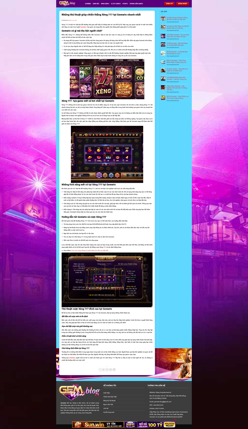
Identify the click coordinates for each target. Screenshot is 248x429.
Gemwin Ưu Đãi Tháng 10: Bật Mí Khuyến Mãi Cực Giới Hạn (178, 27)
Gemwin (88, 4)
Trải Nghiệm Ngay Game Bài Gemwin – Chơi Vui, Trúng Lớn (176, 78)
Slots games (116, 4)
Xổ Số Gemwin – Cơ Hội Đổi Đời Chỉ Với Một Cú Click (177, 53)
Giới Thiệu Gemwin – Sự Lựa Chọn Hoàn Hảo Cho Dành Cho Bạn (178, 36)
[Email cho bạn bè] (107, 369)
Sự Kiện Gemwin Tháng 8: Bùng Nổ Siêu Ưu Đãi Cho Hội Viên (177, 18)
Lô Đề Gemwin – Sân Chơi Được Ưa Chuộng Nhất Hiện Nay (177, 44)
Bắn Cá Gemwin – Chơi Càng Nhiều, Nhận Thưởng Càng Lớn (176, 61)
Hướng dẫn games (136, 4)
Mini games (105, 4)
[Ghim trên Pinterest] (110, 369)
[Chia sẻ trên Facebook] (100, 369)
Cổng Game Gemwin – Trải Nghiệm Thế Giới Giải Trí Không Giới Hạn (177, 88)
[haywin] (150, 424)
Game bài (96, 4)
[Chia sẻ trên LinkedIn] (114, 369)
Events (125, 4)
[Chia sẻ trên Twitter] (103, 369)
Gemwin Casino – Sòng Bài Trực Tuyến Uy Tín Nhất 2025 (177, 70)
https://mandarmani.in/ (163, 392)
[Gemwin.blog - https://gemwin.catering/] (70, 3)
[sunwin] (98, 424)
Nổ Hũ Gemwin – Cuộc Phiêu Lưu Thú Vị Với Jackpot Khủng (177, 97)
